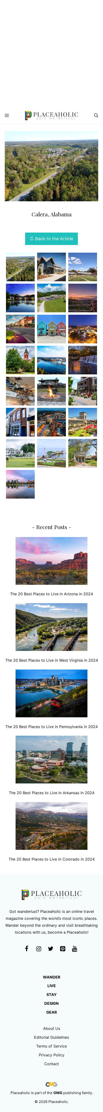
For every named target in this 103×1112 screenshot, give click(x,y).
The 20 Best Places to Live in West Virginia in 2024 (51, 660)
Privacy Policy (51, 1055)
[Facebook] (26, 949)
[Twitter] (50, 949)
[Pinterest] (62, 949)
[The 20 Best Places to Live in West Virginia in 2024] (51, 628)
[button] (96, 115)
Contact (51, 1063)
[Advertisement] (51, 53)
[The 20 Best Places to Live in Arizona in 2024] (51, 562)
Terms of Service (51, 1046)
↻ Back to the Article (51, 238)
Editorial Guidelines (51, 1037)
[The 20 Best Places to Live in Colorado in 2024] (51, 827)
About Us (51, 1028)
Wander (51, 977)
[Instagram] (38, 949)
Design (51, 1003)
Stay (51, 994)
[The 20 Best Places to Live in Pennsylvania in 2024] (51, 694)
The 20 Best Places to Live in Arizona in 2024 (51, 593)
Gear (51, 1012)
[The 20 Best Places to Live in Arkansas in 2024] (51, 761)
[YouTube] (74, 949)
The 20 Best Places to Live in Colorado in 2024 (52, 859)
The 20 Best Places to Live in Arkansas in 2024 (51, 792)
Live (51, 985)
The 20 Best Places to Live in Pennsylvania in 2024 (51, 726)
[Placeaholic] (51, 115)
